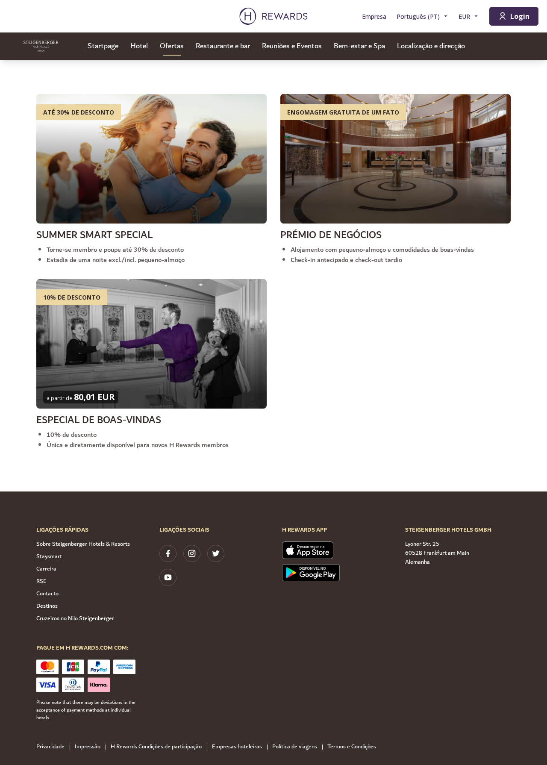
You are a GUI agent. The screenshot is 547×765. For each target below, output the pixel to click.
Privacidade (50, 746)
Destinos (47, 606)
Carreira (46, 569)
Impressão (87, 746)
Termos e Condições (351, 746)
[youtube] (167, 577)
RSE (41, 581)
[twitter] (215, 553)
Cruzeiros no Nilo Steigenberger (75, 618)
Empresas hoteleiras (237, 746)
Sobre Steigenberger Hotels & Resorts (83, 544)
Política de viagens (294, 746)
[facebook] (167, 553)
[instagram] (191, 553)
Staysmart (49, 556)
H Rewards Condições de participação (156, 746)
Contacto (47, 593)
